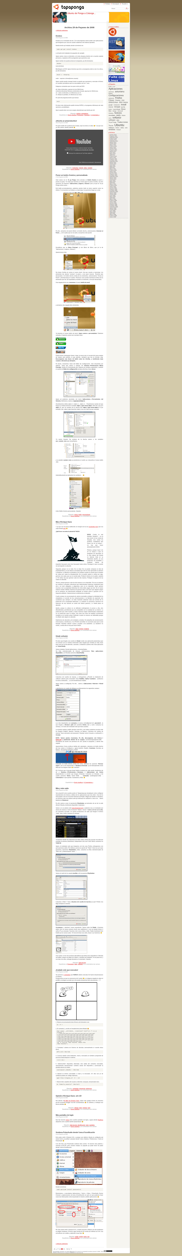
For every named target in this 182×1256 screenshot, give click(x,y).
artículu (76, 1108)
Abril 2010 (112, 182)
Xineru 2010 (113, 186)
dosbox (78, 113)
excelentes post (93, 526)
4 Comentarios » (88, 782)
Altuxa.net (72, 1251)
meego (114, 111)
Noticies (118, 113)
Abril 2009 (112, 198)
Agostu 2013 (113, 142)
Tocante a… (125, 4)
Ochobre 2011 (113, 160)
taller (117, 120)
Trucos (111, 125)
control (81, 1236)
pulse (85, 1236)
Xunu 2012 (112, 152)
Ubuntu (81, 168)
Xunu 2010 (112, 180)
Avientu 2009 (113, 188)
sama (110, 118)
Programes (80, 115)
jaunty (123, 107)
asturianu (119, 91)
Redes (123, 115)
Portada (107, 4)
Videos (117, 128)
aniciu (76, 514)
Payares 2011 (113, 158)
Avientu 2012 (113, 148)
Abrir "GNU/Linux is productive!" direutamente (90, 162)
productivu (75, 168)
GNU (122, 100)
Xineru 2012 (113, 157)
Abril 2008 (112, 213)
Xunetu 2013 (113, 143)
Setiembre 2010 (114, 176)
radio (75, 964)
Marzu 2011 (113, 169)
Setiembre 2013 (114, 141)
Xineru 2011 (113, 171)
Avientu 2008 (113, 203)
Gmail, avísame (62, 636)
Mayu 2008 (113, 212)
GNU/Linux (113, 102)
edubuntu (111, 98)
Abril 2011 (112, 167)
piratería (86, 629)
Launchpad (116, 109)
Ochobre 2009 (113, 190)
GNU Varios (123, 102)
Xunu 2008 (112, 210)
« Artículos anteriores (62, 30)
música (111, 113)
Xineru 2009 (113, 201)
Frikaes (111, 100)
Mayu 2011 (112, 166)
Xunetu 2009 (113, 194)
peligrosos (89, 1088)
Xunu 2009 (112, 195)
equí (64, 528)
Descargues (115, 4)
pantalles (92, 1125)
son (88, 1236)
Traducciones (122, 122)
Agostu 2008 (113, 208)
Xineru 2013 (113, 147)
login (87, 1125)
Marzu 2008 (113, 214)
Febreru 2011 (113, 170)
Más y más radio (62, 788)
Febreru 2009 (113, 200)
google (111, 105)
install (123, 104)
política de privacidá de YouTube (84, 150)
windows (112, 130)
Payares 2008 (113, 204)
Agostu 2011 (113, 162)
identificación (81, 1125)
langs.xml (59, 739)
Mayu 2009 (113, 196)
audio (76, 1236)
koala (110, 109)
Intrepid (117, 107)
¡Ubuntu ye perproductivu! (66, 121)
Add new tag (82, 962)
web (126, 128)
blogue (111, 93)
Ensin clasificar (72, 115)
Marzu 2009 (113, 199)
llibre (110, 111)
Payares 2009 (113, 189)
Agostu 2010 (113, 177)
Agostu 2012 (113, 151)
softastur (80, 964)
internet (111, 107)
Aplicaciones (115, 88)
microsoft (120, 111)
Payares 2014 (113, 136)
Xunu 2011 (112, 165)
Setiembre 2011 (114, 161)
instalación (117, 105)
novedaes (112, 115)
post (89, 1108)
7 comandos (66, 975)
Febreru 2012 (113, 156)
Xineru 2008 (113, 217)
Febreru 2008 (113, 215)
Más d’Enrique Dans (64, 522)
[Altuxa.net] (62, 1250)
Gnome (117, 100)
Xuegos (118, 129)
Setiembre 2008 (114, 206)
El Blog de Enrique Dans (71, 1100)
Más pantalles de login (65, 1115)
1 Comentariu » (95, 115)
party (118, 115)
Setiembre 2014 (114, 137)
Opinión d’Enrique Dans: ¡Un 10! (69, 1096)
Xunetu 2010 (113, 179)
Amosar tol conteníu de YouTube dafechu (80, 153)
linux (123, 109)
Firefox (118, 98)
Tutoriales (87, 115)
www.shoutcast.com (77, 808)
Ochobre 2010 (113, 175)
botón (80, 514)
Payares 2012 (113, 150)
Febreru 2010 (113, 185)
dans (77, 629)
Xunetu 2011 (113, 163)
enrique (81, 629)
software (112, 120)
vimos (67, 1120)
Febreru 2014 (113, 138)
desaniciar (82, 1088)
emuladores (84, 113)
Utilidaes (111, 128)
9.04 (110, 86)
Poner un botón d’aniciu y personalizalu (72, 175)
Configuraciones (116, 95)
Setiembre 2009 (114, 191)
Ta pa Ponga (112, 122)
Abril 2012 (112, 155)
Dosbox (59, 36)
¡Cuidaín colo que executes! (67, 970)
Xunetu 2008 (113, 209)
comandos (76, 1088)
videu (85, 168)
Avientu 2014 (113, 134)
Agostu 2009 (113, 193)
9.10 (114, 86)
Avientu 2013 (113, 139)
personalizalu (86, 514)
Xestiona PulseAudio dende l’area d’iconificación (75, 1132)
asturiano (111, 92)
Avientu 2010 (113, 172)
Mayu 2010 (113, 181)
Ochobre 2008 (113, 205)
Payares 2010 (113, 174)
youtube (90, 168)
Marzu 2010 (113, 184)
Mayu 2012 (113, 153)
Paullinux (100, 1120)
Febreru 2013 (113, 146)
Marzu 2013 (113, 144)
